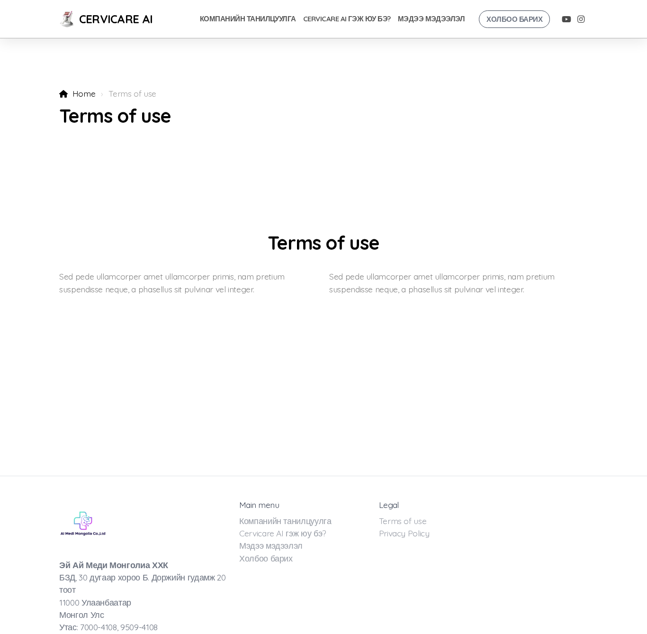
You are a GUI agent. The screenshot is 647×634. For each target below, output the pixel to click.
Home (83, 93)
